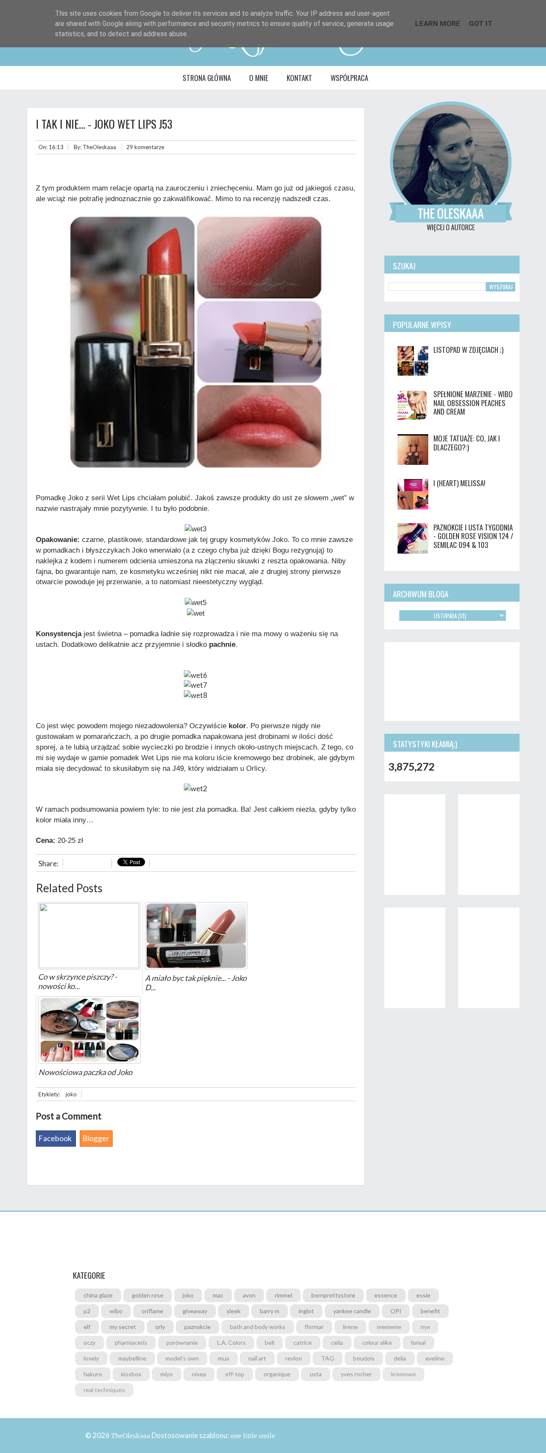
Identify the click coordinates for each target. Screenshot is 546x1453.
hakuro (93, 1374)
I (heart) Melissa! (459, 483)
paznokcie (197, 1326)
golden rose (147, 1295)
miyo (166, 1374)
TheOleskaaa (99, 147)
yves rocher (356, 1374)
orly (160, 1326)
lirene (350, 1326)
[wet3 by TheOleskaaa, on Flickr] (195, 529)
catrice (302, 1342)
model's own (182, 1358)
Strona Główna (207, 77)
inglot (306, 1311)
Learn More (437, 23)
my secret (123, 1326)
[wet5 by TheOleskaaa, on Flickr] (195, 603)
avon (249, 1295)
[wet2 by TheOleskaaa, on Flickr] (195, 788)
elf (87, 1326)
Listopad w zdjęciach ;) (468, 349)
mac (218, 1295)
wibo (116, 1311)
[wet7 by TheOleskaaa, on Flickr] (195, 684)
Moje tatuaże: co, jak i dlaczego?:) (466, 442)
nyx (425, 1326)
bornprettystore (333, 1295)
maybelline (132, 1358)
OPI (395, 1311)
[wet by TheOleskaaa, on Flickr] (196, 613)
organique (277, 1374)
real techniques (104, 1389)
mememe (389, 1326)
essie (423, 1295)
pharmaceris (131, 1342)
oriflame (152, 1311)
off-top (234, 1374)
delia (400, 1358)
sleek (234, 1311)
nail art (257, 1358)
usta (316, 1374)
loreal (418, 1342)
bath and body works (257, 1326)
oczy (90, 1342)
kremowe (403, 1374)
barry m (269, 1311)
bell (269, 1342)
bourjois (364, 1358)
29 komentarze (145, 147)
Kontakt (299, 77)
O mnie (258, 77)
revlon (293, 1358)
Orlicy (255, 768)
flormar (314, 1326)
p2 (87, 1311)
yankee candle (352, 1311)
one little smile (252, 1436)
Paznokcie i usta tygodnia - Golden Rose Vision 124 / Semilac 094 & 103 (473, 536)
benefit (430, 1311)
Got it (481, 23)
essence (386, 1295)
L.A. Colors (231, 1342)
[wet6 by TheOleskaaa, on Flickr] (195, 675)
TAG (327, 1358)
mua (223, 1358)
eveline (434, 1358)
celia (337, 1342)
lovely (91, 1358)
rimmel (283, 1295)
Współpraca (349, 77)
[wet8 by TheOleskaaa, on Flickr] (195, 695)
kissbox (131, 1374)
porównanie (182, 1342)
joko (71, 1094)
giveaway (195, 1311)
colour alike (377, 1342)
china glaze (98, 1295)
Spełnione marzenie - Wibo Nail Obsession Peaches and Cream (473, 403)
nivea (199, 1374)
